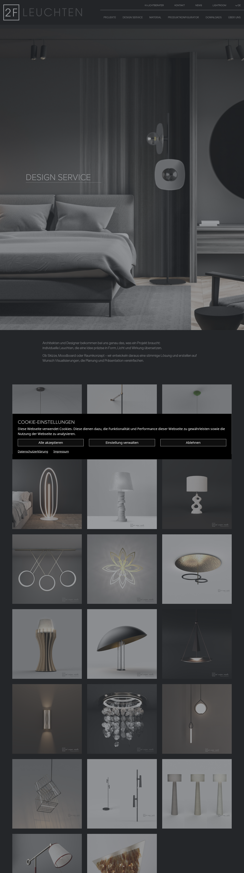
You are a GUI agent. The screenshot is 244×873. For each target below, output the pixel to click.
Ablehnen (193, 442)
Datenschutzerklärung (33, 451)
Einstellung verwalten (122, 442)
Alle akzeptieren (51, 442)
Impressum (61, 451)
